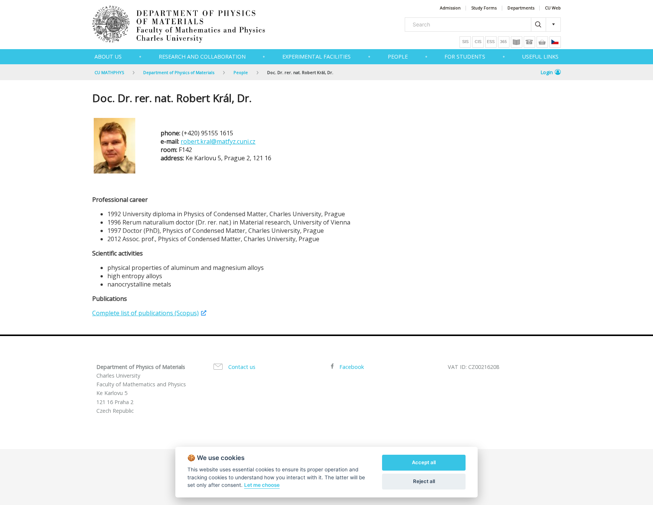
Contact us (241, 366)
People (398, 56)
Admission (450, 8)
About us (108, 56)
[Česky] (555, 42)
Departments (521, 8)
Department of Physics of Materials (178, 72)
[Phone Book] (529, 42)
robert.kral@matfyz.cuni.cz (218, 141)
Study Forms (484, 8)
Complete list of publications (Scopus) (145, 313)
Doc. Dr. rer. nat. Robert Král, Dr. (300, 72)
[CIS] (478, 42)
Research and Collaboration (202, 56)
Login (547, 72)
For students (464, 56)
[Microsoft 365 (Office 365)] (503, 42)
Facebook (351, 366)
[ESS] (491, 42)
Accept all (424, 462)
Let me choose (262, 485)
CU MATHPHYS (109, 72)
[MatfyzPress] (542, 42)
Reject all (424, 481)
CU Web (553, 8)
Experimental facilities (316, 56)
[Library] (516, 42)
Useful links (540, 56)
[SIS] (465, 42)
